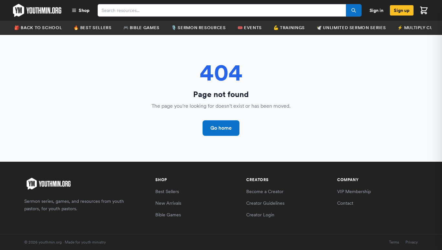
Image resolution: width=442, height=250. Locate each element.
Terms (394, 242)
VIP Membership (354, 191)
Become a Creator (264, 191)
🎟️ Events (250, 27)
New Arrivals (168, 203)
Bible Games (168, 214)
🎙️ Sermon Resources (198, 27)
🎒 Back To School (38, 27)
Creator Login (260, 214)
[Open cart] (424, 10)
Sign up (402, 10)
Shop (84, 10)
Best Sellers (167, 191)
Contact (345, 203)
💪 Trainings (289, 27)
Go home (221, 128)
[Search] (353, 10)
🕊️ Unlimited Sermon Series (351, 27)
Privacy (411, 242)
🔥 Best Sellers (92, 27)
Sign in (376, 10)
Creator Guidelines (265, 203)
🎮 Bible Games (141, 27)
